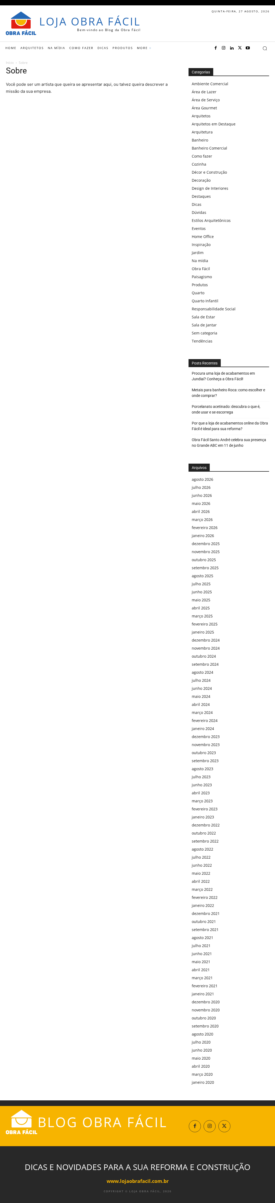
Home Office (203, 236)
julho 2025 (201, 583)
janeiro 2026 (203, 535)
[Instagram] (224, 48)
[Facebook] (216, 48)
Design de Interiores (210, 188)
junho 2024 (202, 688)
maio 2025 (201, 599)
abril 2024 (201, 704)
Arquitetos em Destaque (214, 123)
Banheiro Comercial (209, 148)
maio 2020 (201, 1058)
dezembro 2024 (206, 640)
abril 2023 (201, 792)
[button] (265, 48)
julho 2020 (201, 1042)
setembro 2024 (205, 664)
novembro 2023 (206, 744)
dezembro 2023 (206, 736)
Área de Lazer (204, 91)
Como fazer (202, 156)
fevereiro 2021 (205, 985)
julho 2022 (201, 857)
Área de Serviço (206, 99)
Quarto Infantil (205, 300)
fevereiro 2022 (205, 897)
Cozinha (199, 164)
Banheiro (200, 140)
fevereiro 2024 (205, 720)
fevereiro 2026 (205, 527)
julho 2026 (201, 487)
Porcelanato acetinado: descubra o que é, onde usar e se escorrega (226, 409)
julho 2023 (201, 776)
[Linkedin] (232, 48)
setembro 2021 (205, 929)
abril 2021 (201, 969)
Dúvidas (199, 212)
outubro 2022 (204, 833)
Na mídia (200, 260)
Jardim (198, 252)
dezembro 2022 (206, 825)
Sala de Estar (203, 316)
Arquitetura (202, 132)
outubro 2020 (204, 1017)
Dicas (196, 204)
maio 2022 (201, 873)
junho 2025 (202, 591)
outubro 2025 (204, 559)
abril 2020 (201, 1066)
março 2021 (202, 977)
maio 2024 (201, 696)
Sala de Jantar (204, 324)
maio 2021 (201, 961)
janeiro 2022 (203, 905)
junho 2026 (202, 495)
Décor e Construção (209, 172)
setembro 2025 (205, 567)
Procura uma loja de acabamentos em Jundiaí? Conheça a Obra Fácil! (223, 376)
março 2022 (202, 889)
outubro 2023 (204, 752)
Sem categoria (204, 333)
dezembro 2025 (206, 543)
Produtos (200, 284)
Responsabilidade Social (214, 308)
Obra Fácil (201, 268)
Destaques (201, 196)
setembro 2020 (205, 1026)
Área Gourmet (204, 107)
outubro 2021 (204, 921)
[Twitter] (240, 48)
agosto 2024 (202, 672)
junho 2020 (202, 1050)
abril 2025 (201, 607)
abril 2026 (201, 511)
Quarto (198, 292)
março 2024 (202, 712)
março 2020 (202, 1074)
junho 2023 (202, 784)
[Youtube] (248, 48)
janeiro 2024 (203, 728)
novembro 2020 (206, 1009)
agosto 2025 (202, 575)
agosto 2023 (202, 768)
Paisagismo (202, 276)
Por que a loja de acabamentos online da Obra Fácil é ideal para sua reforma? (230, 426)
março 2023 (202, 800)
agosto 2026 (202, 479)
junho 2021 (202, 953)
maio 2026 (201, 503)
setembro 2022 (205, 841)
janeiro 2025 (203, 632)
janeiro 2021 (203, 993)
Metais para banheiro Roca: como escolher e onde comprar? (228, 393)
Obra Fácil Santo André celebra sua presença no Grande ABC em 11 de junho (229, 443)
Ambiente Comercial (210, 83)
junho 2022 (202, 865)
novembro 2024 (206, 648)
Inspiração (201, 244)
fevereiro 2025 (205, 624)
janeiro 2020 (203, 1082)
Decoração (201, 180)
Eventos (199, 228)
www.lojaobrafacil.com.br (138, 1181)
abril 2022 (201, 881)
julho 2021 (201, 945)
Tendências (202, 341)
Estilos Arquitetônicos (211, 220)
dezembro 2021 (206, 913)
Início (10, 62)
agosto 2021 (202, 937)
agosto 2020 (202, 1034)
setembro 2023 (205, 760)
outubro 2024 (204, 656)
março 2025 (202, 616)
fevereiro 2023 (205, 808)
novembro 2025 (206, 551)
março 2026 (202, 519)
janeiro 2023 (203, 817)
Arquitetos (201, 115)
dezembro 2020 (206, 1001)
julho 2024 (201, 680)
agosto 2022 (202, 849)
